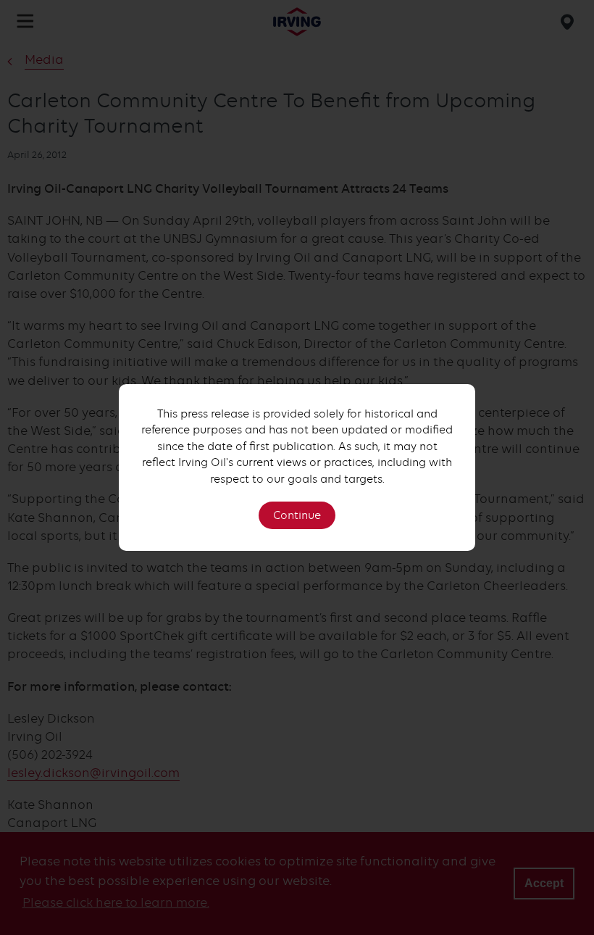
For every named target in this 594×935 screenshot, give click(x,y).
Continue (297, 515)
